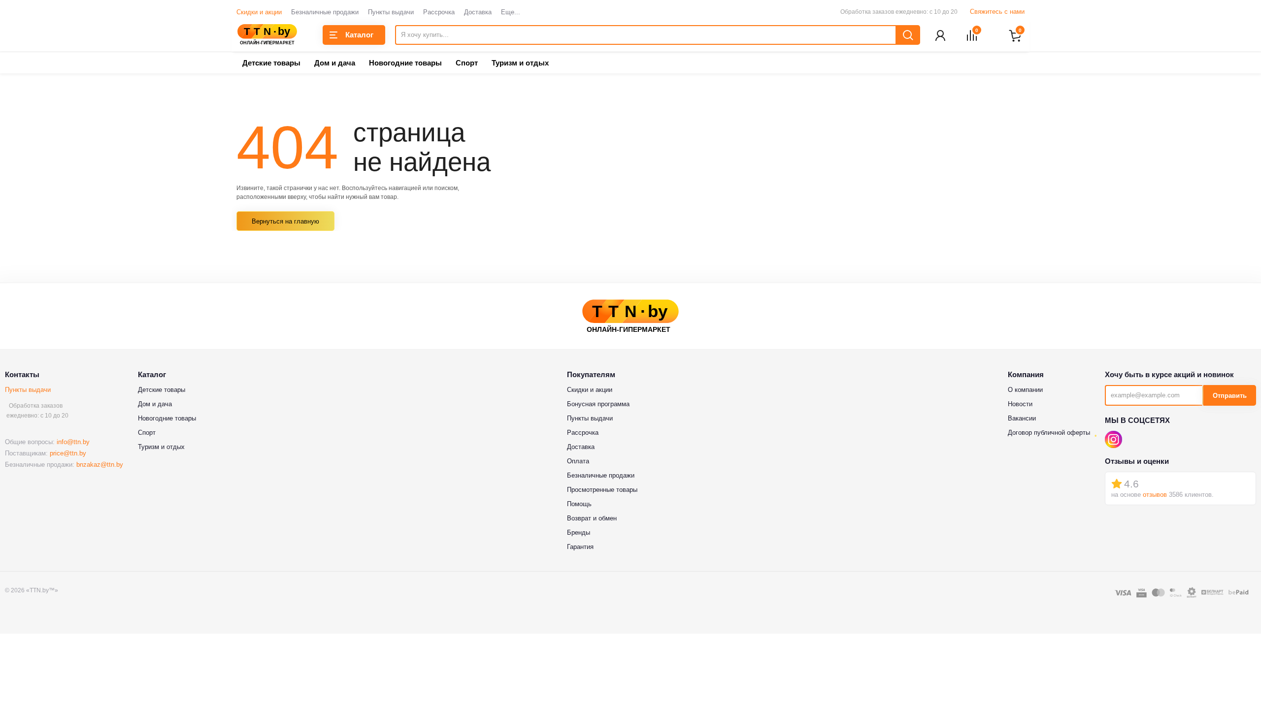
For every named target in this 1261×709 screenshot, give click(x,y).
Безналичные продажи (325, 12)
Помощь (579, 504)
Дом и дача (334, 63)
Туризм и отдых (520, 63)
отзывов (1155, 494)
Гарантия (580, 546)
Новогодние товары (405, 63)
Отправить (1230, 395)
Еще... (510, 12)
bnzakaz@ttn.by (99, 464)
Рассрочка (439, 12)
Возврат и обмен (592, 518)
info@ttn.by (73, 442)
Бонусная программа (598, 404)
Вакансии (1022, 418)
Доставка (478, 12)
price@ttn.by (68, 453)
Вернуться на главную (285, 221)
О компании (1025, 389)
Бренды (578, 532)
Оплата (578, 461)
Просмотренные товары (602, 489)
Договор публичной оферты (1049, 432)
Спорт (467, 63)
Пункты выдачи (391, 12)
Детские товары (271, 63)
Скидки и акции (259, 12)
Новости (1020, 404)
